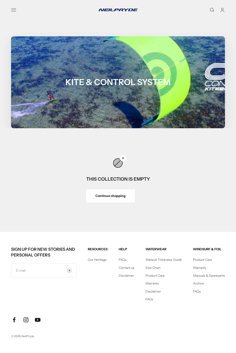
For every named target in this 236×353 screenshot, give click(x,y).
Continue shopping (110, 196)
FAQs (123, 260)
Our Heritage (97, 260)
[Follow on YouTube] (38, 320)
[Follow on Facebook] (14, 320)
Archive (198, 283)
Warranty (152, 283)
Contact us (126, 268)
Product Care (155, 275)
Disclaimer (126, 275)
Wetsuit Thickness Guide (163, 260)
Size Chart (152, 268)
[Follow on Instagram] (26, 320)
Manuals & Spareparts (209, 275)
